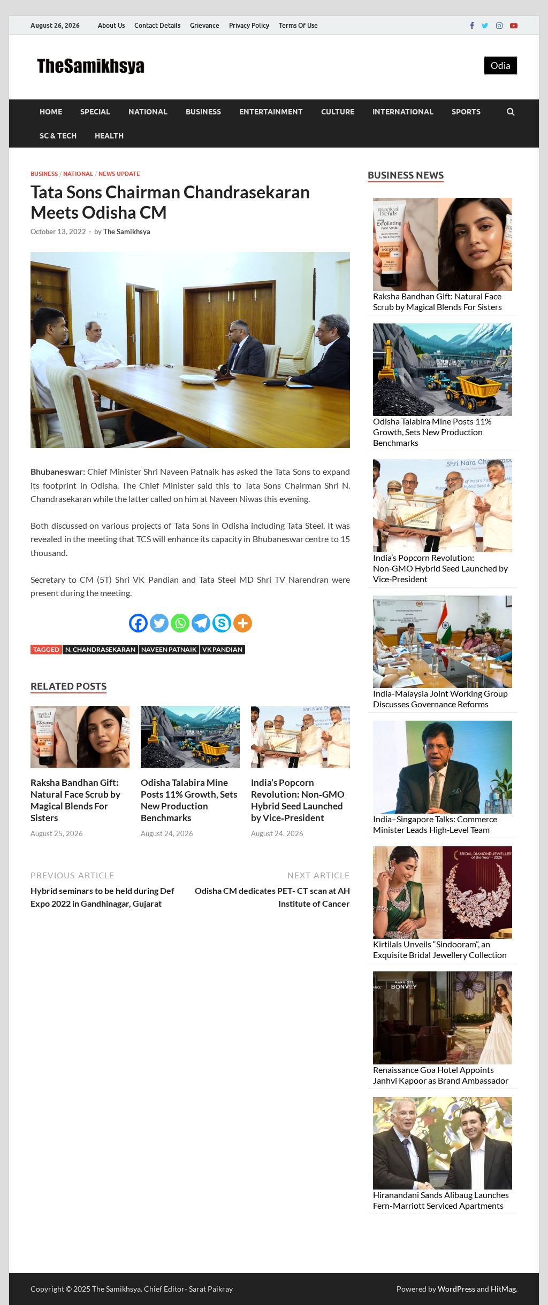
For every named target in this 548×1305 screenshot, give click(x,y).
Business (203, 111)
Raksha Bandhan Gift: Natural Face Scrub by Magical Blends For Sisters (75, 800)
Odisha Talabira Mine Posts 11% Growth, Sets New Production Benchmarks (189, 800)
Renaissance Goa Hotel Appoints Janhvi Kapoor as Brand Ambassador (440, 1074)
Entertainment (271, 111)
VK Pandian (222, 649)
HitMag (503, 1288)
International (402, 111)
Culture (337, 111)
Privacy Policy (249, 25)
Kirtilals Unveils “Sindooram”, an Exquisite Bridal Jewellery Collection (440, 949)
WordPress (456, 1288)
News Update (119, 173)
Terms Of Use (298, 25)
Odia (501, 65)
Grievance (204, 25)
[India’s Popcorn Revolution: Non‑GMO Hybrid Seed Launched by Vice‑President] (300, 770)
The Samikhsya (126, 231)
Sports (466, 111)
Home (51, 111)
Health (109, 136)
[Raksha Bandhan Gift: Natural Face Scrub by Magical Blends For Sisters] (80, 770)
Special (95, 111)
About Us (111, 25)
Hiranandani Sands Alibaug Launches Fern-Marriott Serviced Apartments (441, 1200)
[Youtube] (513, 25)
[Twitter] (485, 25)
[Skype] (221, 623)
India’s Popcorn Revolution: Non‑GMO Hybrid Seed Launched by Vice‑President (298, 800)
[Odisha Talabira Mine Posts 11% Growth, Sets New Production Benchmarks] (190, 770)
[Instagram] (499, 25)
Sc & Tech (58, 136)
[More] (242, 623)
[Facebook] (472, 25)
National (148, 111)
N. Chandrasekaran (100, 649)
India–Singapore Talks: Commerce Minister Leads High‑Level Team (435, 824)
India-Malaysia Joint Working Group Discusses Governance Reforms (440, 698)
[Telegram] (201, 623)
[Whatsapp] (180, 623)
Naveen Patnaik (168, 649)
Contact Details (157, 25)
